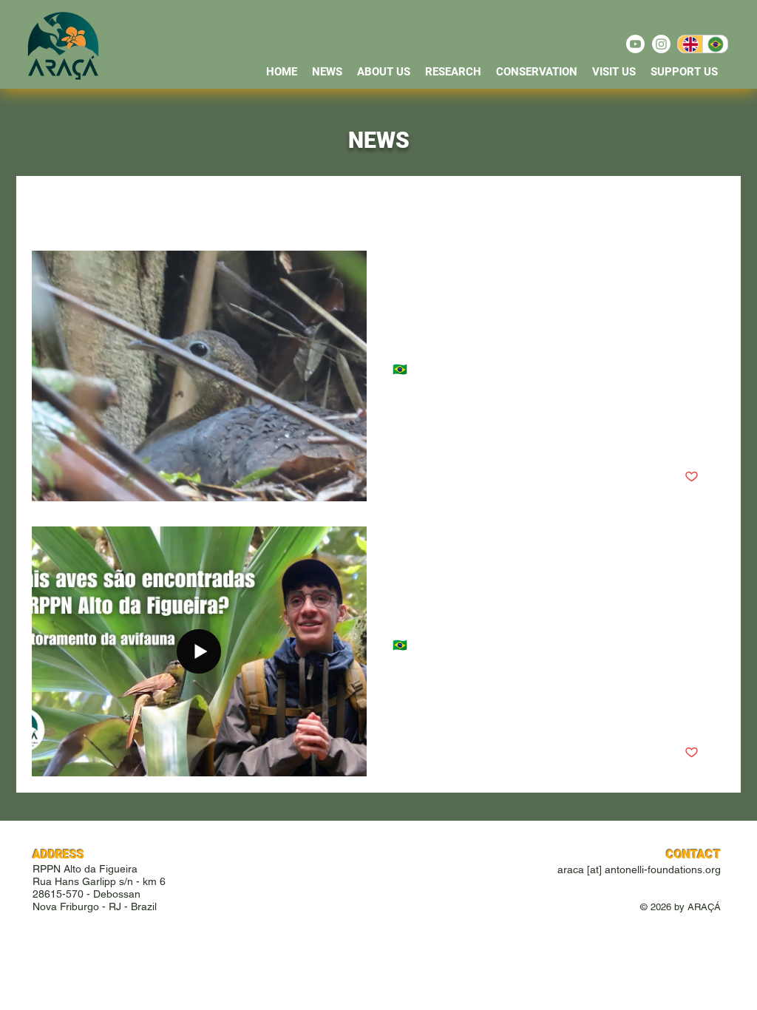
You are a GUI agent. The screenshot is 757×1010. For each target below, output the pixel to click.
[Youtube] (635, 44)
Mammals (320, 205)
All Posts (50, 205)
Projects (174, 205)
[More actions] (696, 281)
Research (245, 205)
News (113, 205)
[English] (690, 43)
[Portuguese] (714, 43)
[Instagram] (661, 44)
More (480, 205)
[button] (581, 207)
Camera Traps (405, 205)
